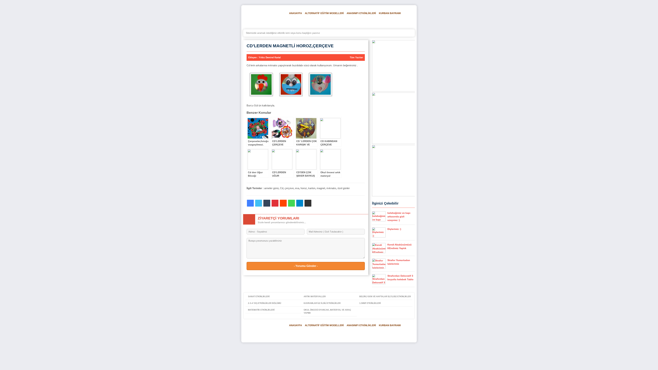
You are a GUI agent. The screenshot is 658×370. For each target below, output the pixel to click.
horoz (304, 188)
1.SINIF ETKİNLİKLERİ (370, 303)
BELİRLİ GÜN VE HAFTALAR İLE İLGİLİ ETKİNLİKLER (385, 296)
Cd (281, 188)
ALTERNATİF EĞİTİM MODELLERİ (324, 13)
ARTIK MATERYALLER (315, 296)
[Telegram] (299, 203)
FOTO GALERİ (351, 21)
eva (297, 188)
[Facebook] (250, 203)
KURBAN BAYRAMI (390, 13)
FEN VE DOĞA (331, 21)
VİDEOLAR (369, 21)
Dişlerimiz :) (394, 229)
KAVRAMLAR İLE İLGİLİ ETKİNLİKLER (322, 303)
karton (311, 188)
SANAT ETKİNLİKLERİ (259, 296)
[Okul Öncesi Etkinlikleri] (263, 17)
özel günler (344, 188)
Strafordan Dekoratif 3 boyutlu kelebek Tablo (400, 277)
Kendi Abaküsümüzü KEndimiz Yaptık (399, 246)
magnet (321, 188)
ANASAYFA (295, 13)
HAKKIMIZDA (386, 21)
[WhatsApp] (291, 203)
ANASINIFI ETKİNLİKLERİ (361, 13)
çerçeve (289, 188)
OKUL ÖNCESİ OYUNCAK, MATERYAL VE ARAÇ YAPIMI (327, 311)
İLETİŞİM (403, 21)
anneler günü (271, 188)
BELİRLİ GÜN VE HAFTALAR (303, 21)
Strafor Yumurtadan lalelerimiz (398, 262)
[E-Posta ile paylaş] (307, 203)
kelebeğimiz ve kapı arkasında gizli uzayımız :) (398, 216)
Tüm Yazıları (356, 57)
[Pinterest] (275, 203)
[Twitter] (258, 203)
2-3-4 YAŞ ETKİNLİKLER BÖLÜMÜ (264, 303)
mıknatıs (331, 188)
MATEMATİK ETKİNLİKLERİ (261, 310)
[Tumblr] (266, 203)
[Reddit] (283, 203)
